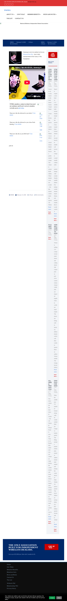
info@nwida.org (32, 1)
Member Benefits (33, 14)
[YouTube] (10, 4)
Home (9, 564)
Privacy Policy (11, 588)
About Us (10, 14)
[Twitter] (7, 4)
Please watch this (51, 226)
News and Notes (49, 14)
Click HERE (18, 124)
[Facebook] (5, 4)
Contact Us (19, 18)
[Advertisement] (27, 164)
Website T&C (11, 583)
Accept (52, 597)
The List (10, 18)
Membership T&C (12, 586)
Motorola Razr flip (28, 54)
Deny (59, 597)
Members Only (11, 572)
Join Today (21, 14)
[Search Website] (12, 4)
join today (21, 108)
